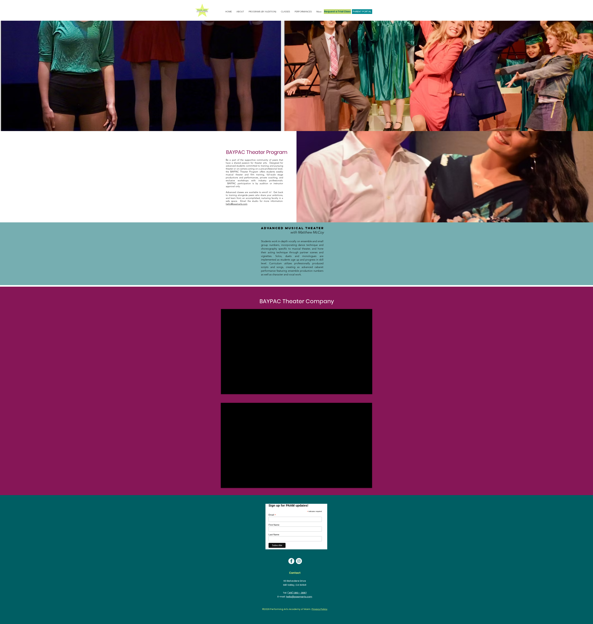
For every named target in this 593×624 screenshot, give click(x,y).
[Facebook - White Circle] (291, 561)
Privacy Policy (319, 609)
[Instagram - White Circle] (299, 561)
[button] (303, 11)
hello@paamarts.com (236, 203)
